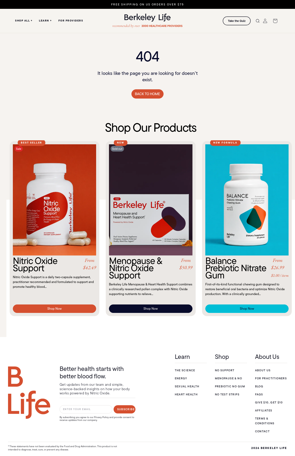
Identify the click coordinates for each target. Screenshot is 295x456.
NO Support (225, 370)
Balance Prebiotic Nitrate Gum (247, 268)
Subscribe (126, 409)
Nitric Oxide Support (54, 264)
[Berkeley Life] (29, 392)
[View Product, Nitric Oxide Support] (54, 199)
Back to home (147, 94)
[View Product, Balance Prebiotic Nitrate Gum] (247, 199)
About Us (263, 370)
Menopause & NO (228, 378)
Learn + (45, 20)
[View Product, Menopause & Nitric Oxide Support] (150, 199)
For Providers (70, 20)
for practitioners (271, 378)
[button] (257, 21)
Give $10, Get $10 (269, 402)
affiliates (263, 410)
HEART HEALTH (186, 394)
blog (259, 386)
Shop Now (54, 308)
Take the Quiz (236, 21)
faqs (259, 394)
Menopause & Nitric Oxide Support (150, 268)
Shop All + (24, 20)
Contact (262, 431)
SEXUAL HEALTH (187, 386)
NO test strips (227, 394)
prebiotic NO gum (230, 386)
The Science (185, 370)
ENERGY (181, 378)
